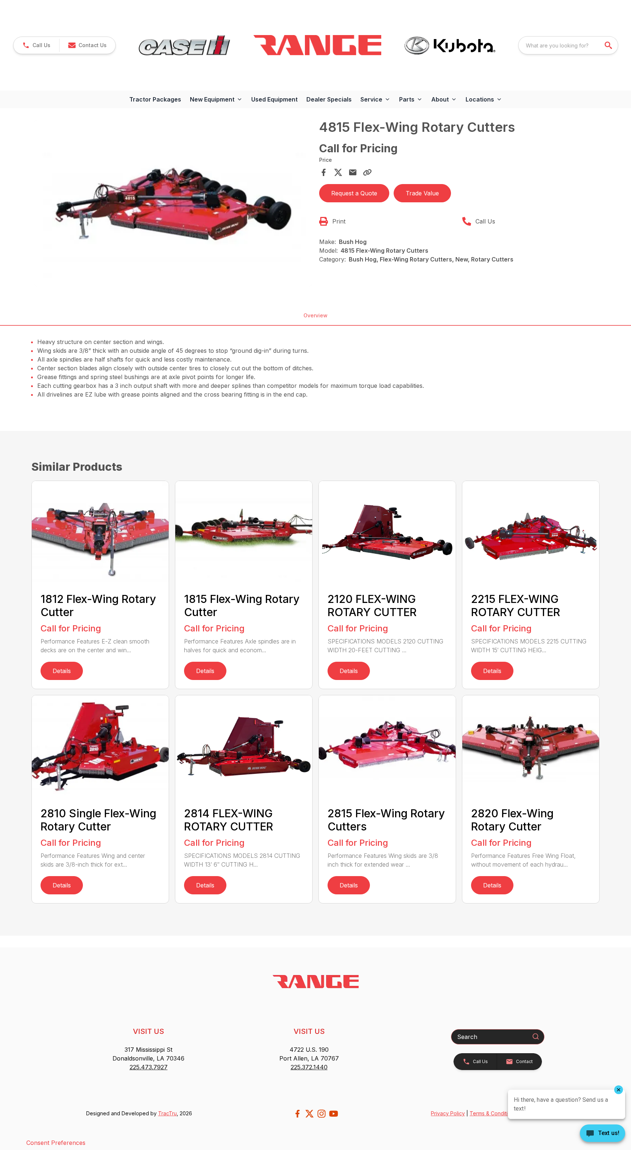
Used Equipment (274, 99)
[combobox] (568, 45)
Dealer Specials (329, 99)
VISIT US (148, 1031)
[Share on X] (338, 172)
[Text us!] (602, 1134)
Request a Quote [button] (354, 193)
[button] (36, 45)
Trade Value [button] (422, 193)
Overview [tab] (315, 315)
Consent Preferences (55, 1142)
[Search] (535, 1036)
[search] (609, 45)
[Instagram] (321, 1113)
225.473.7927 (149, 1067)
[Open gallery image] (173, 203)
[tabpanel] (173, 204)
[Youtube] (333, 1113)
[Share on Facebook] (323, 172)
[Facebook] (297, 1113)
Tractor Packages (155, 99)
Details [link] (62, 671)
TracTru (167, 1113)
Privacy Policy (448, 1113)
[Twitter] (309, 1113)
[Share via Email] (352, 172)
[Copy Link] (367, 172)
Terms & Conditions (493, 1113)
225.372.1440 (309, 1067)
